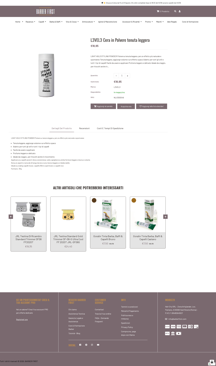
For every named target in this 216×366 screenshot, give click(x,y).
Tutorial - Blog (74, 333)
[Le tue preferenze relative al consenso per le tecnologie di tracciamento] (212, 362)
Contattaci (99, 309)
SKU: (92, 97)
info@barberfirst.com (177, 319)
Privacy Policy (127, 327)
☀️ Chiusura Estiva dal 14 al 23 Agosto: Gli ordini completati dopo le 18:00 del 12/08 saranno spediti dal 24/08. (142, 3)
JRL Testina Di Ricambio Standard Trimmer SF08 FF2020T (28, 239)
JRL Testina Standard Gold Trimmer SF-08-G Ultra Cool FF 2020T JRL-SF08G (68, 239)
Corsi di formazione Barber (76, 327)
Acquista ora (126, 106)
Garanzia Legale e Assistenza (75, 320)
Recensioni (84, 128)
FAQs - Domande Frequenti (102, 320)
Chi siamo (72, 309)
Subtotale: (95, 82)
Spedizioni (125, 323)
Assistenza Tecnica (76, 313)
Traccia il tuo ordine (103, 313)
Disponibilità (95, 92)
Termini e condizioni (129, 306)
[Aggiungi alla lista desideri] (43, 199)
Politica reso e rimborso (127, 317)
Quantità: (94, 75)
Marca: (93, 87)
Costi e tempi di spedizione (110, 128)
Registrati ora (22, 319)
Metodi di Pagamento (130, 311)
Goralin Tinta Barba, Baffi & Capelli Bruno (108, 238)
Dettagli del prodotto (62, 128)
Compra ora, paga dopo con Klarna (128, 333)
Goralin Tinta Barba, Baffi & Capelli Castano (147, 238)
